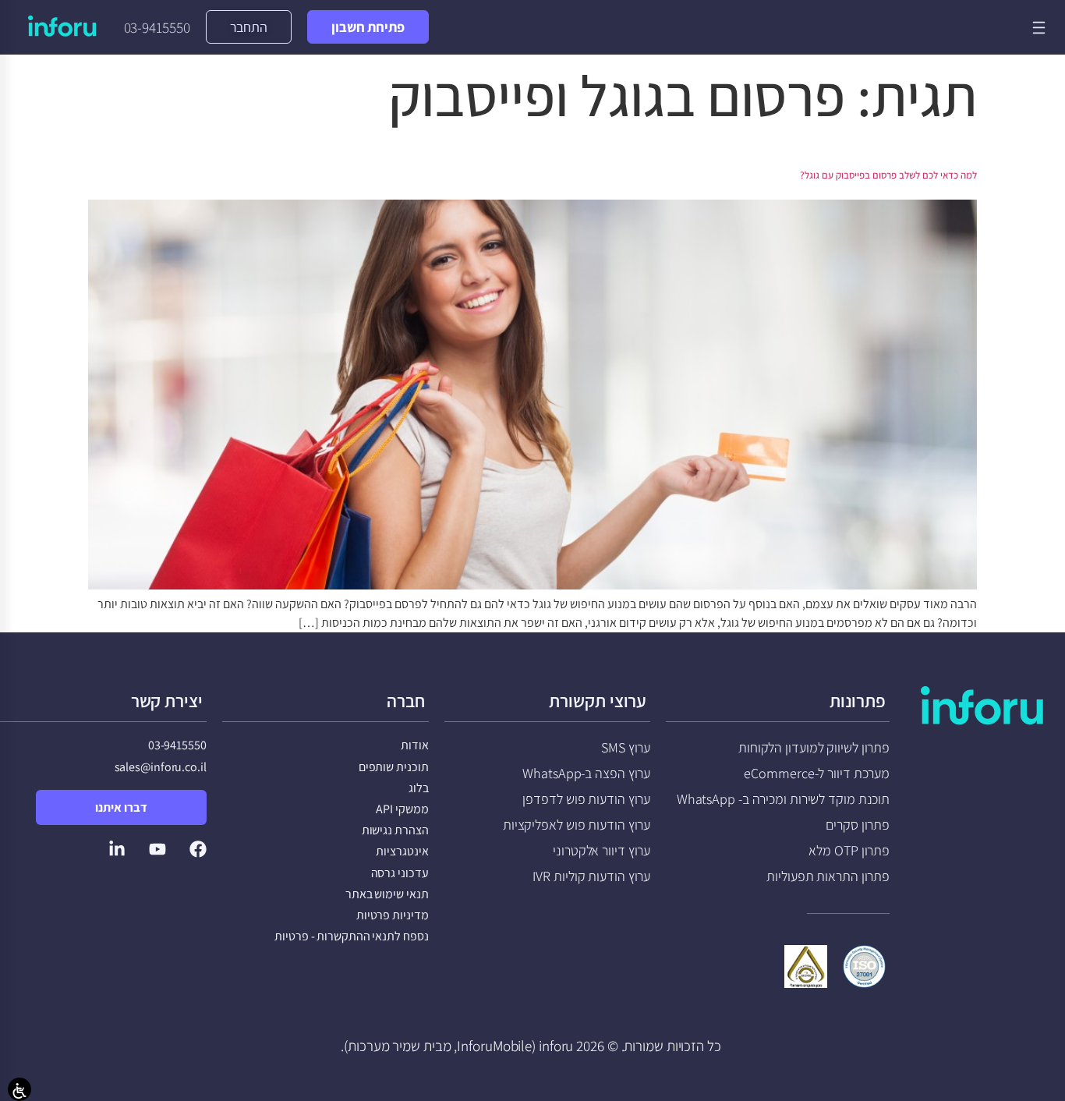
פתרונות (858, 701)
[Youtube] (157, 849)
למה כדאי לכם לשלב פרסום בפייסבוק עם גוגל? (888, 175)
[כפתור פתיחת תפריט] (1039, 27)
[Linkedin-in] (117, 849)
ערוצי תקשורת (597, 701)
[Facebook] (198, 849)
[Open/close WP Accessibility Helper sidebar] (19, 1089)
